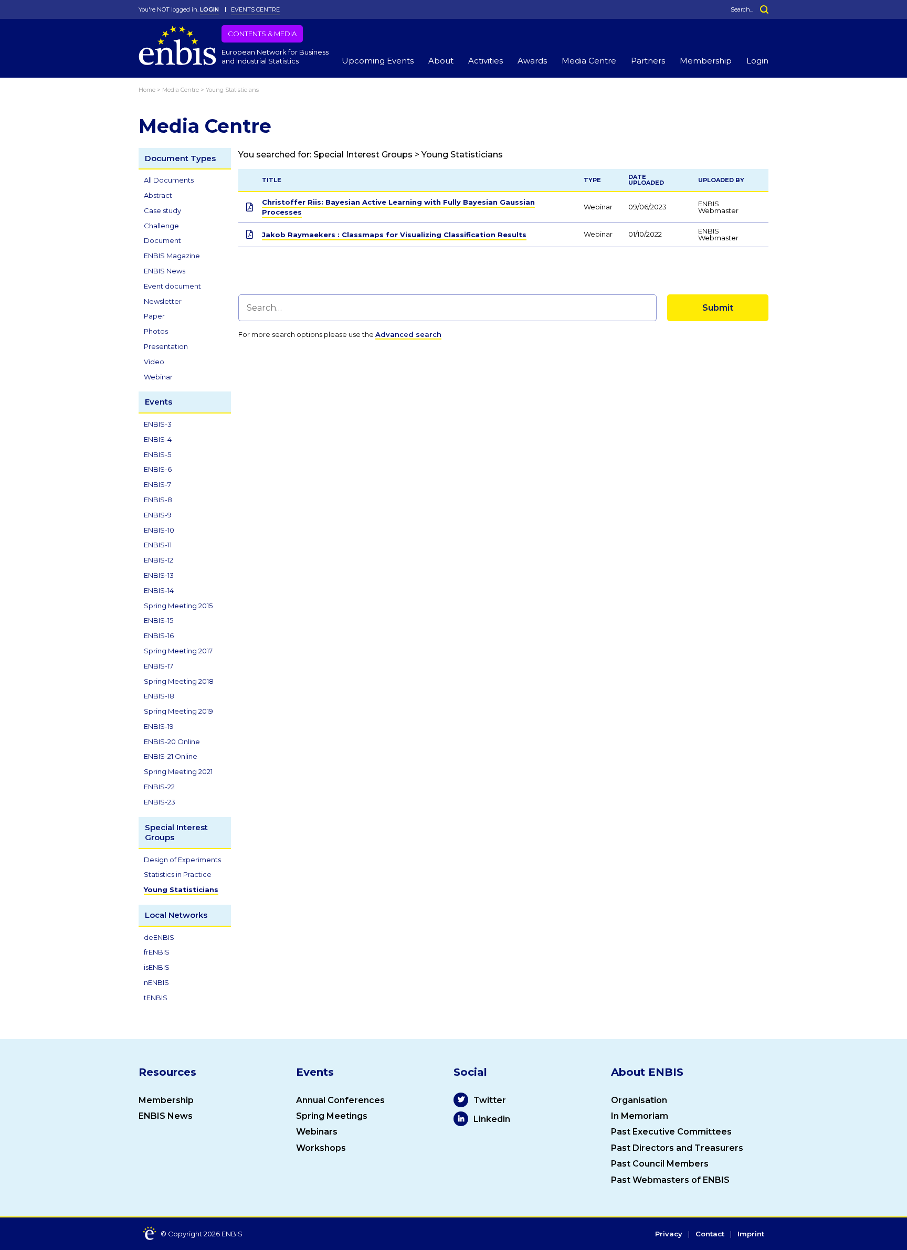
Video (154, 361)
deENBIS (159, 937)
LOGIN (209, 9)
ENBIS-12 (158, 560)
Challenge (161, 225)
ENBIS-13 (159, 575)
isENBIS (157, 967)
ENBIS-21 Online (170, 756)
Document (162, 240)
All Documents (169, 180)
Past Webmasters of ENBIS (670, 1180)
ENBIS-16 (159, 635)
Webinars (317, 1132)
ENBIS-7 (157, 484)
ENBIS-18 (159, 696)
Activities (485, 61)
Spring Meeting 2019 (178, 711)
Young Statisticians (181, 889)
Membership (706, 61)
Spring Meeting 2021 (178, 771)
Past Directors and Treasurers (677, 1148)
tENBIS (155, 997)
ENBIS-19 (159, 726)
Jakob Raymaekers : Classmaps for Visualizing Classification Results (394, 234)
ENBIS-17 (158, 666)
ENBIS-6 (158, 469)
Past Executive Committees (671, 1132)
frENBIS (157, 952)
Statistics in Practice (178, 874)
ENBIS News (164, 271)
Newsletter (163, 301)
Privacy (668, 1234)
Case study (162, 210)
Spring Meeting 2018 (179, 681)
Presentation (166, 346)
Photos (156, 331)
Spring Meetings (331, 1116)
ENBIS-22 (159, 786)
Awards (532, 61)
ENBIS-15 (158, 620)
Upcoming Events (378, 61)
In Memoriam (639, 1116)
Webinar (158, 377)
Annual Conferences (340, 1100)
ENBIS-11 (158, 545)
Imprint (750, 1234)
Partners (648, 61)
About (441, 61)
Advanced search (408, 334)
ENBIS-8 (158, 499)
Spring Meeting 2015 (178, 605)
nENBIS (156, 982)
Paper (154, 316)
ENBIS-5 (157, 454)
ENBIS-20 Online (172, 741)
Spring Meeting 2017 (178, 651)
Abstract (158, 195)
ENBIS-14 (159, 590)
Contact (709, 1234)
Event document (172, 286)
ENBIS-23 (159, 802)
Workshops (321, 1148)
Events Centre (255, 9)
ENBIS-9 (158, 515)
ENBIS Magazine (172, 255)
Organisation (639, 1100)
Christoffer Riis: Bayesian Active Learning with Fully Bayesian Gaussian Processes (398, 207)
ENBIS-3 (158, 424)
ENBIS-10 (159, 530)
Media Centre (589, 61)
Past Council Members (660, 1164)
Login (757, 61)
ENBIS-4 (158, 439)
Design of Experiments (182, 859)
